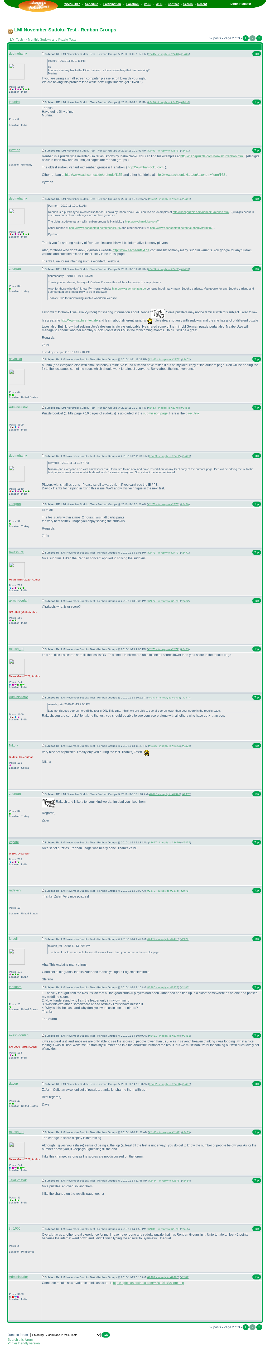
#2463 (185, 407)
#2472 (185, 600)
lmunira (14, 102)
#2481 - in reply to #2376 (164, 1035)
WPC (159, 4)
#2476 (186, 794)
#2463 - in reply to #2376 (163, 407)
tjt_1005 (15, 1228)
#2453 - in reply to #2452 (163, 269)
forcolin (14, 939)
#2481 (186, 1035)
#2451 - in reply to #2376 (163, 150)
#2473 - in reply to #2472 (163, 649)
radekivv (15, 890)
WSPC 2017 (72, 4)
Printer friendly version (24, 1343)
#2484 (186, 1180)
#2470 (185, 504)
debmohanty (18, 53)
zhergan (15, 269)
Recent (202, 4)
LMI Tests (16, 39)
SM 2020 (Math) (18, 612)
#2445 (185, 54)
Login (234, 3)
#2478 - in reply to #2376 (162, 890)
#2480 (185, 987)
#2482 (186, 1084)
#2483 (186, 1132)
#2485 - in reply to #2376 (163, 1228)
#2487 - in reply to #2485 (162, 1277)
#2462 (186, 359)
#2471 (185, 552)
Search (188, 4)
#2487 (185, 1277)
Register (245, 3)
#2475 (186, 745)
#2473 (185, 649)
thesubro (15, 987)
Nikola (13, 745)
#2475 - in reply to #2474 (164, 745)
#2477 (186, 842)
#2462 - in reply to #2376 (164, 359)
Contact (173, 4)
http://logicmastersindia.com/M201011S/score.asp (148, 1283)
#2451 (185, 150)
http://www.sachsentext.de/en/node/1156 (94, 175)
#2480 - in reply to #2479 (162, 987)
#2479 (185, 939)
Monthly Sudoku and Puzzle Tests (52, 39)
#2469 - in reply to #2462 (164, 456)
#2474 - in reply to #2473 (164, 697)
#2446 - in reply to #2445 (163, 102)
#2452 (186, 198)
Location (132, 4)
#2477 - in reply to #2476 (164, 842)
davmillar (15, 359)
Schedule (91, 4)
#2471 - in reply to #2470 (163, 552)
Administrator (18, 407)
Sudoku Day (16, 756)
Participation (112, 4)
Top (256, 53)
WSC (147, 4)
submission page (155, 413)
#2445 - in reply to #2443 (163, 54)
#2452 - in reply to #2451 (164, 198)
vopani (14, 842)
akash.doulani (19, 600)
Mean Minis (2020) (20, 579)
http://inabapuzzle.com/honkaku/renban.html (212, 156)
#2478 (185, 890)
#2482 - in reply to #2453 (164, 1084)
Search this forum (20, 1340)
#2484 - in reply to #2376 (164, 1180)
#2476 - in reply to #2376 (164, 794)
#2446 (185, 102)
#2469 (186, 456)
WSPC (13, 853)
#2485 (185, 1228)
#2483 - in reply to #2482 (164, 1132)
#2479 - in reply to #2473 (162, 939)
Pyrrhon (14, 150)
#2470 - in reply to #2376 (163, 504)
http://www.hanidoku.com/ (146, 167)
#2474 (186, 697)
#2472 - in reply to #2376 (163, 600)
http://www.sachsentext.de (131, 250)
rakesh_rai (16, 552)
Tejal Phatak (18, 1180)
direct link (192, 413)
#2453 (185, 269)
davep (13, 1083)
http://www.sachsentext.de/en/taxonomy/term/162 (190, 175)
